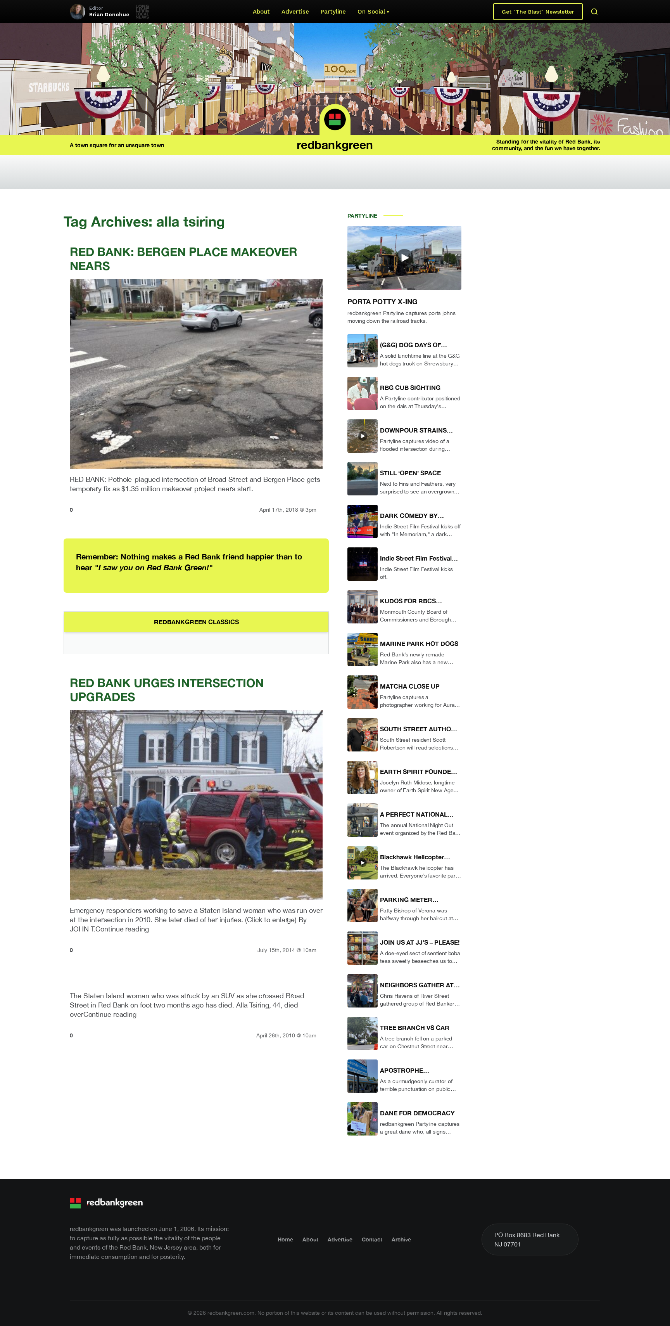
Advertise (295, 11)
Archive (401, 1239)
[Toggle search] (594, 11)
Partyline (333, 11)
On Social (371, 11)
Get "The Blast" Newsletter (538, 12)
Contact (372, 1239)
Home (285, 1239)
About (261, 11)
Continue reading (122, 929)
